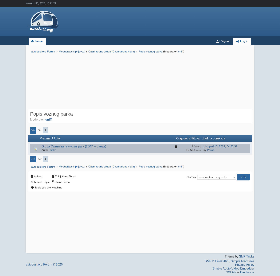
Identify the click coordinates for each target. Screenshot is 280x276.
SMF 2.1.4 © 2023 (217, 261)
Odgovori (182, 138)
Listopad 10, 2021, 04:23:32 (220, 146)
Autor (57, 138)
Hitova (195, 138)
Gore (33, 159)
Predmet (45, 138)
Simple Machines (242, 261)
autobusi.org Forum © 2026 (44, 264)
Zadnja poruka (212, 138)
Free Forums (247, 272)
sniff (180, 51)
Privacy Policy (244, 264)
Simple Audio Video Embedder (233, 268)
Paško (52, 149)
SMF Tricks (246, 256)
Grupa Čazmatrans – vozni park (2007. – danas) (74, 146)
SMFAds (231, 272)
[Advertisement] (140, 81)
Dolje (33, 130)
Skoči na (191, 177)
